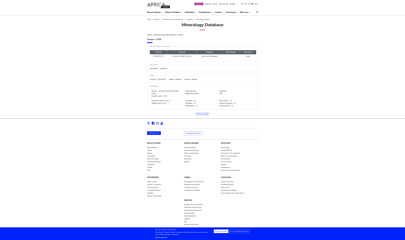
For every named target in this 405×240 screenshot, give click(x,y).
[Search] (257, 12)
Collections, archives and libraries (173, 19)
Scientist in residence (154, 185)
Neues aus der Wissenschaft (230, 170)
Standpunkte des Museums (193, 210)
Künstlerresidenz (152, 187)
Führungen (187, 156)
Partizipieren (153, 177)
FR (246, 4)
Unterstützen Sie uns (193, 133)
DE (252, 4)
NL (242, 4)
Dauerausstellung (190, 147)
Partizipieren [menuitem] (204, 13)
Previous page (202, 114)
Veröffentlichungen (227, 185)
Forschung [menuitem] (230, 13)
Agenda (208, 4)
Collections (189, 19)
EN (249, 4)
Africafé (149, 167)
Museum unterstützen (154, 196)
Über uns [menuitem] (244, 13)
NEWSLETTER (154, 133)
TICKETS (199, 4)
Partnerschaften (189, 213)
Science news (225, 187)
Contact (180, 35)
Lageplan (187, 219)
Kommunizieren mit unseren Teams (232, 193)
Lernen (187, 177)
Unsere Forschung (227, 182)
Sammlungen (225, 147)
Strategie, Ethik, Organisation (193, 205)
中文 (256, 4)
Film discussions (226, 162)
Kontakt (232, 4)
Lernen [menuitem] (218, 13)
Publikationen (225, 167)
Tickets (149, 150)
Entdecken (225, 143)
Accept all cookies (221, 231)
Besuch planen (154, 143)
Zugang (149, 153)
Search (149, 35)
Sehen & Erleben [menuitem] (172, 13)
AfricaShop (150, 165)
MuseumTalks (225, 159)
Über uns (188, 200)
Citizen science (152, 182)
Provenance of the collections (230, 153)
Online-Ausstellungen (191, 153)
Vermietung (223, 4)
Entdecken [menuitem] (189, 13)
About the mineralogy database (165, 35)
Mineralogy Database (202, 19)
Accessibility (151, 156)
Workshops (188, 159)
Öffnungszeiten (152, 147)
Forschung (226, 177)
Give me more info (161, 237)
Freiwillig (150, 193)
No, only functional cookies (239, 231)
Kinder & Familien (153, 159)
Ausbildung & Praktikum (192, 190)
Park (148, 170)
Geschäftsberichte (190, 216)
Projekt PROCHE (226, 150)
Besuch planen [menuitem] (154, 13)
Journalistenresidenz (153, 190)
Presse (214, 4)
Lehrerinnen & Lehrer (191, 187)
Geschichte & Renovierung (192, 207)
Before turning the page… (229, 156)
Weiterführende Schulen (192, 185)
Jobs (185, 222)
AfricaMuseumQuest (154, 162)
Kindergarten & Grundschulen (194, 182)
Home (149, 19)
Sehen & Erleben (191, 143)
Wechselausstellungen (191, 150)
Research (157, 19)
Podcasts (224, 165)
